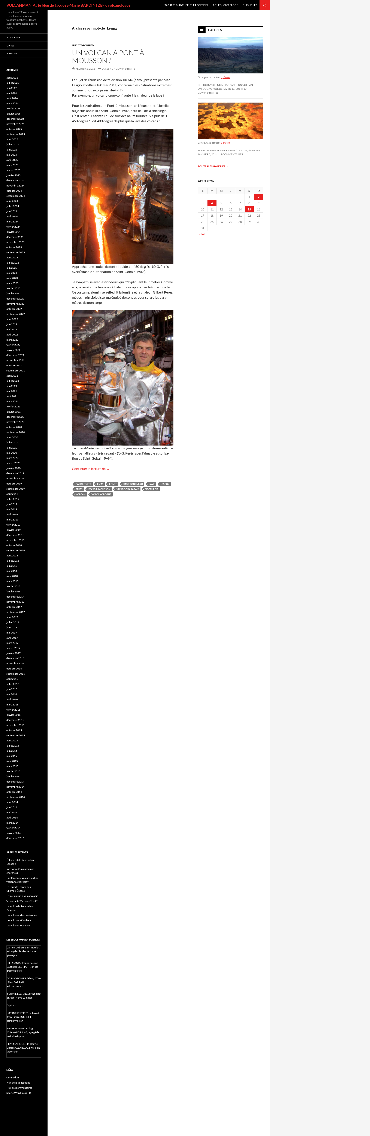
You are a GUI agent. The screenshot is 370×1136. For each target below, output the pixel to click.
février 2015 (13, 771)
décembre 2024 (15, 180)
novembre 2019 (15, 478)
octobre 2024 (14, 190)
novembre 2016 (15, 663)
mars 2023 (12, 283)
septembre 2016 (15, 673)
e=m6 (100, 484)
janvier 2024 (13, 231)
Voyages (11, 53)
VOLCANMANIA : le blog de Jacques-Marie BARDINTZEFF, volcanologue (68, 5)
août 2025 (12, 139)
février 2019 (13, 524)
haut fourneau (133, 484)
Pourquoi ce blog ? (225, 5)
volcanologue (101, 494)
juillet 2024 (12, 206)
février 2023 (13, 288)
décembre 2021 (15, 355)
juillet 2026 (12, 82)
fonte (113, 484)
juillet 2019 (12, 499)
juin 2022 (11, 324)
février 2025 (13, 170)
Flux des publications (18, 1082)
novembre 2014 (15, 786)
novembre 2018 (15, 540)
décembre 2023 (15, 237)
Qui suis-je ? (250, 5)
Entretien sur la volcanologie (22, 895)
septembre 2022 (15, 314)
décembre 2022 (15, 298)
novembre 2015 (15, 725)
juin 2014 (11, 807)
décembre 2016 (15, 658)
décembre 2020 (15, 416)
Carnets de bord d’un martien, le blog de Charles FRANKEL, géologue (23, 951)
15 (249, 209)
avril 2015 (12, 761)
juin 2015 (11, 750)
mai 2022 (11, 329)
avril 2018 (12, 576)
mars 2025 (12, 165)
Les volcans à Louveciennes (21, 915)
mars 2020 (12, 457)
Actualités (13, 37)
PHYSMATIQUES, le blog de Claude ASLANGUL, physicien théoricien (23, 1047)
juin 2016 (11, 689)
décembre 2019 (15, 473)
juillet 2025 (12, 144)
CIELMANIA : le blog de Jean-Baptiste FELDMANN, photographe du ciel (23, 966)
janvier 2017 (13, 653)
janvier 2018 (13, 591)
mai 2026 (11, 93)
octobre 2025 (14, 129)
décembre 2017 (15, 596)
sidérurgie (151, 489)
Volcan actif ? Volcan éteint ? (21, 901)
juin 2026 (11, 87)
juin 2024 (11, 211)
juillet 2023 (12, 262)
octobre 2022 (14, 308)
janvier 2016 (13, 714)
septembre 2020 (15, 432)
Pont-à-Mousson (99, 489)
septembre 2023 (15, 252)
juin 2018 (11, 565)
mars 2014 (12, 822)
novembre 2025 (15, 123)
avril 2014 (12, 817)
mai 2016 (11, 694)
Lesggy (165, 484)
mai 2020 (11, 452)
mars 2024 (12, 221)
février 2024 (13, 226)
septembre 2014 (15, 797)
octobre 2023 (14, 247)
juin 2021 (11, 386)
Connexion (12, 1077)
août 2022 (12, 319)
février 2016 (13, 709)
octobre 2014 (14, 791)
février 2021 (13, 406)
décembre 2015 (15, 720)
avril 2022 (12, 334)
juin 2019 (11, 504)
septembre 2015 (15, 735)
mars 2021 (12, 401)
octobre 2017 (14, 606)
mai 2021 (11, 391)
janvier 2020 (13, 468)
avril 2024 (12, 216)
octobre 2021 (14, 365)
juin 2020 (11, 447)
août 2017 (12, 617)
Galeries (215, 30)
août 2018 (12, 555)
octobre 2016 (14, 668)
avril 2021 (12, 396)
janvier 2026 (13, 113)
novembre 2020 (15, 421)
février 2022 (13, 344)
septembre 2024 (15, 195)
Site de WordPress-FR (18, 1092)
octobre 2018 (14, 545)
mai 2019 (11, 509)
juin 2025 (11, 149)
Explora (11, 1005)
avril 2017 (12, 637)
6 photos (225, 77)
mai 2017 (11, 632)
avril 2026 (12, 98)
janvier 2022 (13, 350)
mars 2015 (12, 766)
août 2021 (12, 375)
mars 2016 (12, 704)
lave (152, 484)
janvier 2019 (13, 529)
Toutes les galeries (213, 166)
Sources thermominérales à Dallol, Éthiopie (229, 150)
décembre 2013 (15, 838)
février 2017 (13, 648)
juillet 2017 (12, 622)
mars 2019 (12, 519)
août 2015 (12, 740)
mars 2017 (12, 642)
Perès (79, 489)
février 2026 (13, 108)
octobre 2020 (14, 427)
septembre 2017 (15, 612)
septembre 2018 (15, 550)
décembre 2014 (15, 781)
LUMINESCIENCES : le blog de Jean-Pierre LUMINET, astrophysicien (23, 1016)
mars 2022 (12, 339)
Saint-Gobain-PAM (127, 489)
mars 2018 (12, 581)
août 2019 (12, 493)
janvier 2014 (13, 833)
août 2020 (12, 437)
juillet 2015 (12, 745)
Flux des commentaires (19, 1087)
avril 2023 (12, 278)
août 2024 (12, 201)
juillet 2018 (12, 560)
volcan (80, 494)
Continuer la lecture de (91, 469)
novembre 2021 (15, 360)
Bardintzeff (83, 484)
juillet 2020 (12, 442)
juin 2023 (11, 267)
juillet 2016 (12, 684)
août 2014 (12, 802)
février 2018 (13, 586)
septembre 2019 (15, 488)
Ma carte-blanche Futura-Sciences (186, 5)
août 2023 (12, 257)
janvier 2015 (13, 776)
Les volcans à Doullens (18, 920)
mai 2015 (11, 755)
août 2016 (12, 678)
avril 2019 (12, 514)
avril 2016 (12, 699)
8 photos (225, 142)
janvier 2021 (13, 411)
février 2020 (13, 463)
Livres (10, 45)
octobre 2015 (14, 730)
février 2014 (13, 827)
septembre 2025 (15, 134)
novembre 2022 (15, 303)
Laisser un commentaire (118, 68)
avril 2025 (12, 159)
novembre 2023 (15, 242)
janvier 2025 (13, 175)
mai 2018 (11, 570)
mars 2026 (12, 103)
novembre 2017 (15, 601)
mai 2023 (11, 272)
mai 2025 (11, 154)
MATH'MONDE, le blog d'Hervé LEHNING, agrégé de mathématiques (23, 1032)
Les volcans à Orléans (18, 925)
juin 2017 (11, 627)
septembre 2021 (15, 370)
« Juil (202, 234)
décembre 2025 (15, 118)
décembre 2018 (15, 535)
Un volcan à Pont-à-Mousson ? (109, 56)
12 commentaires (231, 154)
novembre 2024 (15, 185)
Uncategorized (83, 45)
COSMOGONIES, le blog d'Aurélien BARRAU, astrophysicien (24, 982)
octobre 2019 (14, 483)
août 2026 (12, 77)
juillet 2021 (12, 380)
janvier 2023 (13, 293)
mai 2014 (11, 812)
